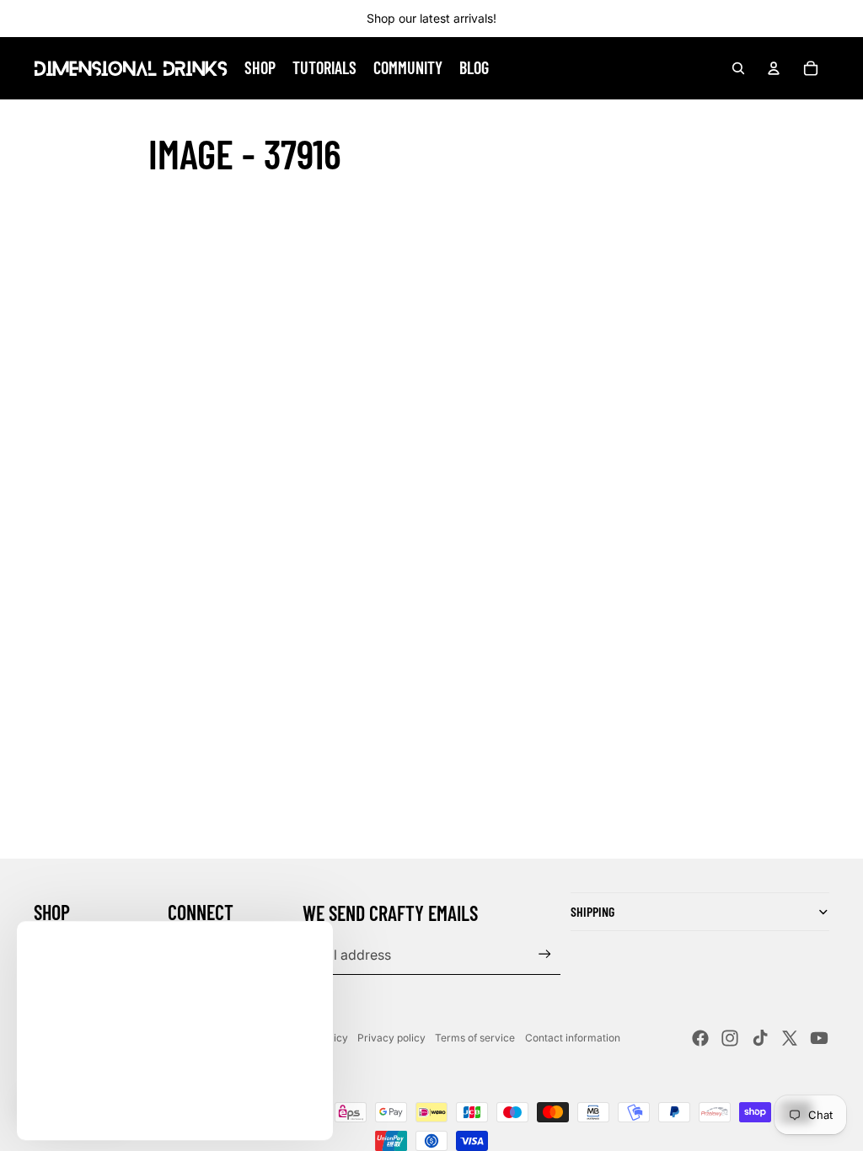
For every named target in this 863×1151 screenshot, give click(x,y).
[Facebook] (700, 1038)
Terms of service (475, 1037)
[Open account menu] (773, 68)
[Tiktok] (760, 1038)
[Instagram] (730, 1038)
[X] (790, 1038)
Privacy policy (391, 1037)
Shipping (592, 911)
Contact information (572, 1037)
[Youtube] (819, 1038)
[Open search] (738, 68)
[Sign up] (544, 954)
